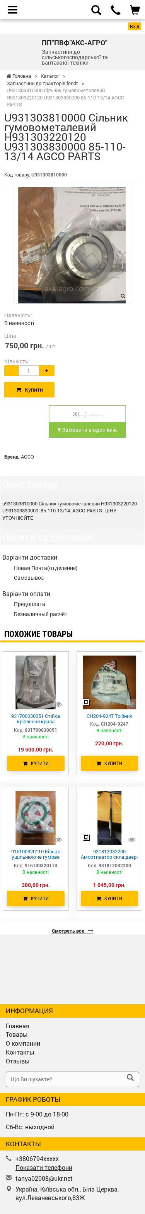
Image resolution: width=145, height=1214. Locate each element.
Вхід (134, 26)
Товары (17, 1034)
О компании (23, 1043)
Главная (17, 1026)
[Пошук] (130, 1078)
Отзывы (18, 1061)
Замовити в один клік (89, 429)
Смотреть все (68, 930)
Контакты (20, 1052)
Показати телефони (43, 1167)
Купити (32, 389)
